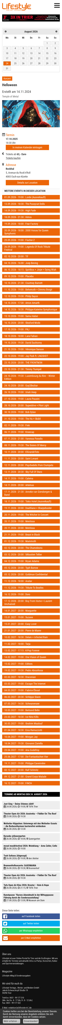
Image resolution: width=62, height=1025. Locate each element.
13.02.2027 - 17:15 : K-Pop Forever (21, 650)
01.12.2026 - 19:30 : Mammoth (20, 541)
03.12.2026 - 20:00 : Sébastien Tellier (23, 554)
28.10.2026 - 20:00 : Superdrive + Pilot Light (26, 405)
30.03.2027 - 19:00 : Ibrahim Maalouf (23, 723)
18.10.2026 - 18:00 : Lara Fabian (21, 336)
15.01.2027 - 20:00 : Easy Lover (20, 623)
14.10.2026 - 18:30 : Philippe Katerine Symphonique (30, 309)
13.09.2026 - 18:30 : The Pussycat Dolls (24, 203)
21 (39, 58)
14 (39, 53)
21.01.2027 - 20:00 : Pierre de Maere (22, 630)
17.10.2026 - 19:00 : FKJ (16, 329)
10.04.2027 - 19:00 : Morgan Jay (21, 736)
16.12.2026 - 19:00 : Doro (17, 594)
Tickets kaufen (13, 158)
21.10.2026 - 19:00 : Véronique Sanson (24, 349)
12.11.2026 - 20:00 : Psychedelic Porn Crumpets (28, 465)
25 (15, 63)
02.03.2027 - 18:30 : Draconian (20, 677)
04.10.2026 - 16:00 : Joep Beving (21, 263)
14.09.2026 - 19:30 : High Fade (20, 210)
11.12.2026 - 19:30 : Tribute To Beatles (23, 587)
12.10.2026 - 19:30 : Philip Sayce (21, 296)
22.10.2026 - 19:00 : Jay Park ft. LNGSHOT (26, 355)
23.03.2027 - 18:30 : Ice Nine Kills (21, 716)
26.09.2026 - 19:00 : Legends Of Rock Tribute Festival (27, 248)
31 (7, 68)
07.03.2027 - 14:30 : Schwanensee (21, 703)
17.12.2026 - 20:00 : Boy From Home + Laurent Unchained (28, 602)
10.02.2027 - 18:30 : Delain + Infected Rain (26, 637)
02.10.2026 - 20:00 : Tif (16, 256)
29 (47, 63)
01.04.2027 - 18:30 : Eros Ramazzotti (23, 730)
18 (15, 58)
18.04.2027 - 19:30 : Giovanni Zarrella (23, 743)
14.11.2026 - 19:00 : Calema (18, 478)
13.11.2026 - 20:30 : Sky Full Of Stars (23, 471)
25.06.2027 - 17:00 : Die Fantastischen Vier (26, 756)
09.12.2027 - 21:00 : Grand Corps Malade (25, 776)
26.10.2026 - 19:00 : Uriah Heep (20, 392)
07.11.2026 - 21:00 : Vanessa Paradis (23, 438)
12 (23, 53)
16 (55, 53)
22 (47, 58)
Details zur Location (27, 182)
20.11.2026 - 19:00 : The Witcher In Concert (26, 514)
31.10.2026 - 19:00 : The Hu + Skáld (22, 418)
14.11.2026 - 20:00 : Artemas (19, 485)
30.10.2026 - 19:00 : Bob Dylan (20, 412)
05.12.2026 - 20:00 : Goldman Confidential (26, 574)
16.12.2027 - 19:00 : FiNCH (18, 783)
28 (39, 63)
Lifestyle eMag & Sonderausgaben (16, 975)
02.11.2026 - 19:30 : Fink (17, 425)
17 (7, 58)
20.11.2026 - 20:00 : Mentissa (19, 527)
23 (55, 58)
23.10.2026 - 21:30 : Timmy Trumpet (22, 369)
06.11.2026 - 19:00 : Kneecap (19, 431)
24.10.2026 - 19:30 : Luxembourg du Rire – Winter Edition (29, 377)
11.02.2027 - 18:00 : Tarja (17, 643)
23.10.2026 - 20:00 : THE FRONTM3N (23, 362)
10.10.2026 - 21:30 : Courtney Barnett (23, 282)
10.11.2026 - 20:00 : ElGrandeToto (21, 451)
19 (23, 58)
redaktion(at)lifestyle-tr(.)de (20, 1007)
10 (7, 53)
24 (7, 63)
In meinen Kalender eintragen (27, 147)
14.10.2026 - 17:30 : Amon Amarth (22, 302)
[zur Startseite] (16, 7)
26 (23, 63)
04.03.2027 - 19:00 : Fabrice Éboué (22, 690)
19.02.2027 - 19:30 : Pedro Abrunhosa (23, 670)
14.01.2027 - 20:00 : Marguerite (20, 610)
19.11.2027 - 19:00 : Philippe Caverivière (24, 763)
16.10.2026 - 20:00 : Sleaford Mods (22, 322)
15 (47, 53)
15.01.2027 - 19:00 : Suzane (18, 617)
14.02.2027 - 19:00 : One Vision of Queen (25, 657)
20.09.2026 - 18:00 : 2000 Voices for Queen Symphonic (26, 232)
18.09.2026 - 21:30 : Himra (18, 217)
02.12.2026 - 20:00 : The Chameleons (23, 547)
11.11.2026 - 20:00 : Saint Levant (21, 458)
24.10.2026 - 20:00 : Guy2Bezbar (21, 385)
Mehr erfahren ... (11, 1021)
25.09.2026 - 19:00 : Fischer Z (19, 240)
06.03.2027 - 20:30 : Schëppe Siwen (22, 696)
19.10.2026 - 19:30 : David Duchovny (23, 342)
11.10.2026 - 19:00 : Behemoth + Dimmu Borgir (28, 289)
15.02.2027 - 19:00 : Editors (18, 663)
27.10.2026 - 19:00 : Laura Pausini (22, 398)
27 (31, 63)
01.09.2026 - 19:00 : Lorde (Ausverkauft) (25, 197)
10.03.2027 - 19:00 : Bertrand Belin (22, 710)
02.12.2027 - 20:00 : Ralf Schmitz (21, 769)
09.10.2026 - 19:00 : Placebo (19, 276)
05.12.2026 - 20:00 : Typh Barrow (21, 567)
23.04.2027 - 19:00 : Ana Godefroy (21, 750)
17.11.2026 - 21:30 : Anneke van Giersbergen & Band (28, 493)
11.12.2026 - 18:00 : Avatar (18, 581)
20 (31, 58)
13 (31, 53)
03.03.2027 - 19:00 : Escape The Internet (24, 683)
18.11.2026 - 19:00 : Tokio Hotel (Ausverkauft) (27, 501)
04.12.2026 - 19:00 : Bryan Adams (21, 561)
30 (55, 63)
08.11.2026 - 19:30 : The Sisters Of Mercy (25, 445)
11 (15, 53)
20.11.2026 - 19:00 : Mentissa (19, 521)
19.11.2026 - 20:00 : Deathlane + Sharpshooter (28, 508)
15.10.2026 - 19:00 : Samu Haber (21, 316)
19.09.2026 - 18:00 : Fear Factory (21, 223)
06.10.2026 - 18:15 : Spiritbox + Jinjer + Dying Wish (30, 269)
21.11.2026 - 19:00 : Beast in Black (22, 534)
